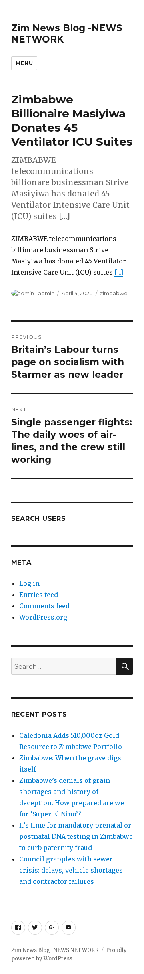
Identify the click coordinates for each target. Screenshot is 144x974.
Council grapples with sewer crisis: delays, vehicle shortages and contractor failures (71, 870)
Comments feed (44, 606)
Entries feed (38, 595)
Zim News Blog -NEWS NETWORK (55, 950)
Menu (24, 63)
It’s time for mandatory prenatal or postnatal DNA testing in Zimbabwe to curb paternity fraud (76, 836)
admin (46, 293)
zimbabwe (114, 293)
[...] (118, 272)
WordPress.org (43, 617)
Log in (29, 583)
